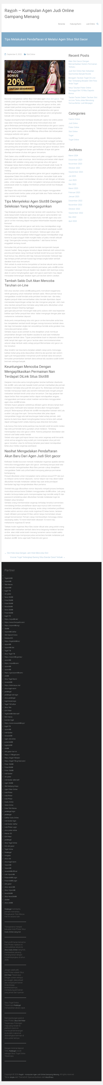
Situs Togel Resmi (11, 679)
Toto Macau (9, 584)
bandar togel (9, 720)
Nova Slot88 (9, 597)
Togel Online (74, 140)
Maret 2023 (73, 188)
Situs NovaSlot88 (11, 896)
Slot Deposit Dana (11, 635)
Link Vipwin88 (10, 874)
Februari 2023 (74, 192)
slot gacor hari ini (11, 751)
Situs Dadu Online (11, 950)
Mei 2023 (72, 184)
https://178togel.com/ (12, 755)
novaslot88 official (11, 871)
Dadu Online (9, 802)
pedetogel (8, 692)
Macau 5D (8, 833)
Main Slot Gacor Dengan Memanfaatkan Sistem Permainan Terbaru (83, 64)
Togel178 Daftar (10, 704)
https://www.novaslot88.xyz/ (15, 723)
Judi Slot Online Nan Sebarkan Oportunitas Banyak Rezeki (81, 72)
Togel (71, 135)
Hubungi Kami (75, 24)
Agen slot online (10, 739)
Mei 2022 (72, 217)
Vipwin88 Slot (9, 647)
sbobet (7, 900)
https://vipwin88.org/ (12, 625)
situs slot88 (9, 903)
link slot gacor (9, 846)
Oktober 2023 (74, 168)
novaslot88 (8, 682)
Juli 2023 (72, 176)
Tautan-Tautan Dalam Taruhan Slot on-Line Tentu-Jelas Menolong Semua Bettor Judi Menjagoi (83, 100)
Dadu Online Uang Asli (13, 932)
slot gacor (8, 884)
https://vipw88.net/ (11, 619)
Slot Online (31, 54)
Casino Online (74, 119)
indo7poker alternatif (12, 780)
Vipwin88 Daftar (10, 632)
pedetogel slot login (11, 695)
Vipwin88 (8, 581)
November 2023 (75, 164)
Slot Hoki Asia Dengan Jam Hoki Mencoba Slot (26, 553)
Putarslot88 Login (11, 878)
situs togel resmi (10, 688)
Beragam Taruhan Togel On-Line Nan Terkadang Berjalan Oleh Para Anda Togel (83, 81)
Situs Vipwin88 (10, 890)
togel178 (8, 591)
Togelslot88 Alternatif (12, 714)
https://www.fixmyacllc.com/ (15, 622)
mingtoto (8, 855)
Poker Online (74, 127)
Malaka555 (9, 638)
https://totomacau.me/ (12, 685)
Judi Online (90, 24)
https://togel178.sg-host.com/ (15, 761)
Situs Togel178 (10, 654)
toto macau (8, 717)
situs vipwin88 (10, 887)
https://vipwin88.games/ (13, 657)
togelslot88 (8, 745)
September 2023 (76, 172)
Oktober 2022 (74, 209)
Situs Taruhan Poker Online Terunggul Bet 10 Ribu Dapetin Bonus (81, 91)
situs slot (8, 859)
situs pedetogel (10, 698)
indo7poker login (10, 821)
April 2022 (73, 221)
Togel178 (8, 651)
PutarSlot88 (9, 600)
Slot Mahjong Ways (11, 786)
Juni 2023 (72, 180)
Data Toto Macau (11, 808)
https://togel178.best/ (12, 758)
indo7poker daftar (11, 824)
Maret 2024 (73, 155)
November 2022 (75, 205)
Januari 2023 (74, 196)
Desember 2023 (75, 160)
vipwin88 (8, 644)
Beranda (61, 24)
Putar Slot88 (9, 764)
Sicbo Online (9, 805)
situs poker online (11, 830)
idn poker (8, 594)
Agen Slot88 (9, 783)
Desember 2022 (75, 201)
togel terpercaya (10, 701)
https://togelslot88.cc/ (12, 641)
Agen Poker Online (11, 789)
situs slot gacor (52, 99)
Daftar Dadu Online (11, 818)
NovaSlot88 (9, 606)
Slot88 (7, 629)
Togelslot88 (8, 578)
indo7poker (8, 733)
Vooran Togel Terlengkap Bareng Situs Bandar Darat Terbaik (37, 557)
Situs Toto (8, 707)
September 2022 (76, 213)
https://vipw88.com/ (12, 663)
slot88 (7, 676)
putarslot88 (9, 742)
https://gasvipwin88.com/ (14, 673)
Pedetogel (8, 852)
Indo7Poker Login (11, 827)
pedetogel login (10, 811)
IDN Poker (8, 710)
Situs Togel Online (11, 843)
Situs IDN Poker (19, 1021)
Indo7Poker (8, 792)
